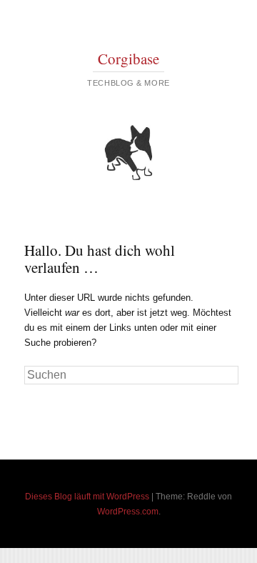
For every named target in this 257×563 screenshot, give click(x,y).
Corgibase (128, 59)
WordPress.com (127, 512)
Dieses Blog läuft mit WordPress (87, 497)
